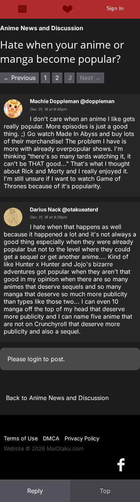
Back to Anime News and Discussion (57, 398)
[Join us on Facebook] (122, 464)
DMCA (51, 438)
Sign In (115, 8)
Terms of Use (21, 438)
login (34, 359)
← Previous (19, 77)
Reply (35, 491)
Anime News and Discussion (41, 28)
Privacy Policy (82, 438)
